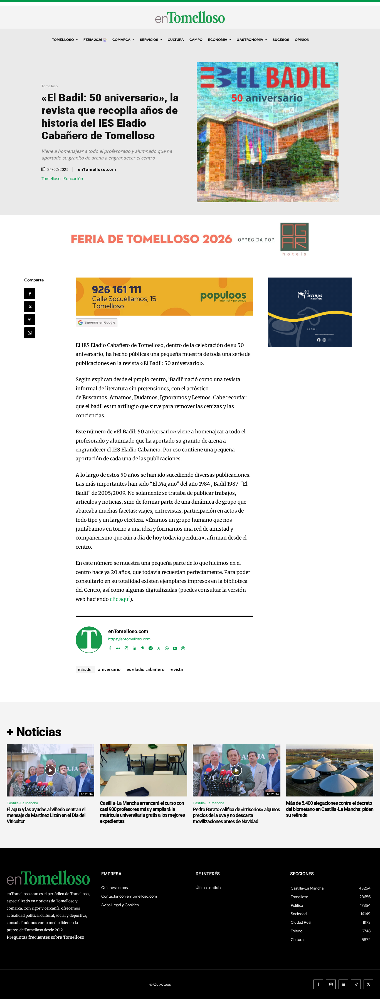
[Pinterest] (29, 319)
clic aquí (120, 599)
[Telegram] (151, 647)
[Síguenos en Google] (96, 332)
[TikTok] (356, 984)
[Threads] (183, 647)
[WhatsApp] (29, 332)
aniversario (109, 669)
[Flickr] (118, 647)
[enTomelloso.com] (89, 639)
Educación (73, 179)
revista (176, 669)
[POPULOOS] (164, 314)
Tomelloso (49, 86)
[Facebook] (29, 293)
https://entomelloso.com (129, 639)
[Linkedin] (134, 647)
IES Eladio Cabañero (144, 669)
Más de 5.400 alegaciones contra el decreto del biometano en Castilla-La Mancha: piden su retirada (329, 809)
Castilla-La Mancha (22, 803)
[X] (29, 306)
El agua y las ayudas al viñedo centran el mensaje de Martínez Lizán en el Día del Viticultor (46, 815)
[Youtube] (175, 647)
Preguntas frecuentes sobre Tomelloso (45, 937)
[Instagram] (126, 647)
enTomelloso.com (97, 169)
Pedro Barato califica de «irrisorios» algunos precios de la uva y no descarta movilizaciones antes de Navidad (236, 815)
